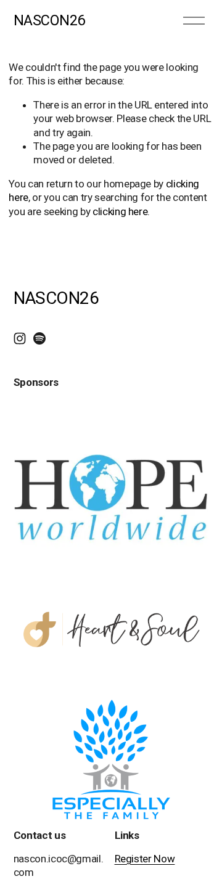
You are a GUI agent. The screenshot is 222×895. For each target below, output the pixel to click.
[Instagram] (20, 338)
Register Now (145, 858)
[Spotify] (39, 338)
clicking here (120, 211)
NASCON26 (49, 20)
